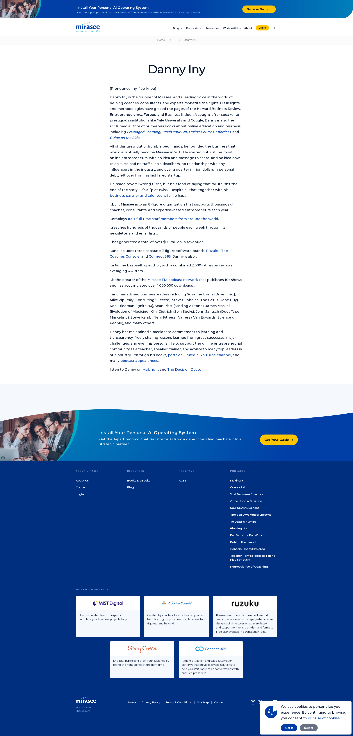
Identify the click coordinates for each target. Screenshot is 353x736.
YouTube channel (215, 355)
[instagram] (254, 702)
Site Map (203, 702)
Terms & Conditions (178, 702)
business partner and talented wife (140, 196)
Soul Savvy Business (244, 508)
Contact (81, 487)
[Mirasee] (88, 25)
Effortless (223, 132)
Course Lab (238, 487)
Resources (212, 28)
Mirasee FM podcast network (172, 280)
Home (161, 39)
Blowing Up (238, 528)
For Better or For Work (246, 535)
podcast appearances (139, 361)
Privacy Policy (151, 702)
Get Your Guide (257, 9)
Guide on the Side (124, 138)
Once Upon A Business (246, 501)
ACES (182, 480)
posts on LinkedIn (183, 355)
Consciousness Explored (247, 549)
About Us (82, 480)
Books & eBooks (138, 480)
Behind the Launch (243, 542)
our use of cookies (324, 718)
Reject (308, 728)
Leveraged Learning (143, 132)
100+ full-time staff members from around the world (173, 219)
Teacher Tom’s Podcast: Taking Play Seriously (252, 557)
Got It (289, 728)
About (248, 28)
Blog (176, 28)
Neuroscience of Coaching (249, 566)
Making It (150, 370)
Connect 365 (160, 257)
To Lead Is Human (243, 521)
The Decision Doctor (185, 370)
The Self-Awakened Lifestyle (251, 515)
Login (262, 27)
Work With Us (232, 28)
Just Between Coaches (246, 494)
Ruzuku (213, 251)
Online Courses (201, 132)
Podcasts (192, 28)
